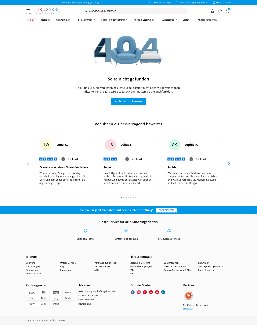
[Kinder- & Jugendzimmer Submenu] (126, 20)
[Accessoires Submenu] (175, 20)
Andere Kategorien (207, 20)
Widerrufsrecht (33, 274)
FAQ (132, 270)
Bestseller (45, 20)
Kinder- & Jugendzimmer (113, 20)
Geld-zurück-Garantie (175, 266)
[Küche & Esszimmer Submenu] (155, 20)
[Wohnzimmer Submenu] (71, 20)
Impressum (66, 270)
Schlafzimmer (85, 20)
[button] (228, 163)
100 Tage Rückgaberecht (210, 266)
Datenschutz (32, 270)
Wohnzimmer (63, 20)
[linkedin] (163, 292)
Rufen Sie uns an (206, 270)
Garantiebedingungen (141, 266)
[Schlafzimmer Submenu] (93, 20)
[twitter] (145, 292)
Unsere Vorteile (68, 263)
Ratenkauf (203, 263)
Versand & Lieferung (140, 263)
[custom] (151, 292)
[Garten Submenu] (190, 20)
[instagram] (139, 292)
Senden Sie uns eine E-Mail (177, 270)
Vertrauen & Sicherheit (105, 263)
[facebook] (133, 292)
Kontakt (133, 274)
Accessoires (168, 20)
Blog (62, 266)
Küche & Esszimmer (144, 20)
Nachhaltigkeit (33, 266)
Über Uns (30, 263)
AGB (96, 270)
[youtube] (157, 292)
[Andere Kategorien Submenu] (218, 20)
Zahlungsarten (171, 263)
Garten (185, 20)
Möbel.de (188, 308)
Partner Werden (102, 266)
